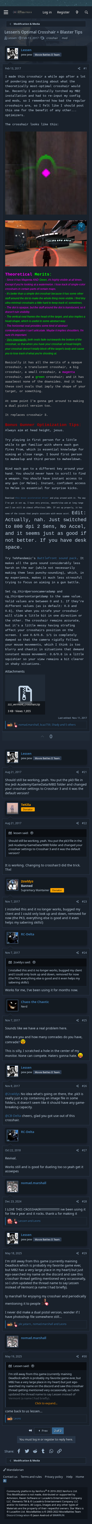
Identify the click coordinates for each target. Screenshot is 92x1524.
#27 (84, 1150)
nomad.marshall (33, 1183)
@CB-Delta (13, 1116)
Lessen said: (21, 1366)
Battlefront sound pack (57, 558)
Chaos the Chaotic (35, 1002)
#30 (84, 1356)
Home (80, 1477)
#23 (84, 901)
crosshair (52, 38)
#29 (84, 1253)
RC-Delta (27, 934)
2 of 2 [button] (57, 1431)
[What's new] (77, 12)
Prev (44, 1431)
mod (64, 38)
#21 (84, 772)
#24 (84, 953)
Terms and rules (31, 1477)
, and (43, 1324)
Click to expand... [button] (46, 1403)
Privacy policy (54, 1477)
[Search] (86, 12)
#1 (85, 68)
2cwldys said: (22, 962)
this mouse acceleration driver (32, 498)
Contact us (10, 1477)
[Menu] (6, 12)
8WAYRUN (58, 1515)
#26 (84, 1086)
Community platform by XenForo (42, 1491)
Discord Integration (18, 1515)
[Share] (79, 68)
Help (69, 1477)
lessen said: (20, 833)
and (30, 1221)
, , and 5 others (47, 725)
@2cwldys (12, 1094)
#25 (84, 1020)
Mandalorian (15, 1470)
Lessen (12, 38)
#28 (84, 1201)
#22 (84, 823)
